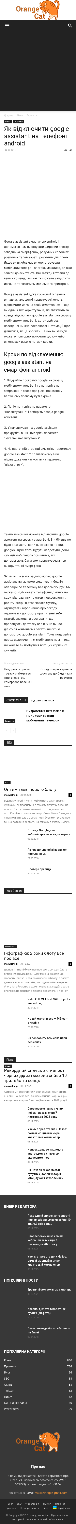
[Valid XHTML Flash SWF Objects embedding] (14, 1004)
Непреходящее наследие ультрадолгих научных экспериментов (45, 1153)
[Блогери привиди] (14, 874)
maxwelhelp (11, 794)
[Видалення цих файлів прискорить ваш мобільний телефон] (14, 716)
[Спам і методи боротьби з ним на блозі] (13, 1332)
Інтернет (60, 1503)
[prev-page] (6, 730)
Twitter (47, 1503)
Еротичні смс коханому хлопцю (50, 1289)
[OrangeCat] (38, 10)
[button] (6, 25)
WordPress (10, 946)
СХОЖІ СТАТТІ (16, 700)
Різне (20, 115)
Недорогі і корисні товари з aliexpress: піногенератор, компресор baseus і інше (17, 677)
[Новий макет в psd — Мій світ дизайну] (14, 1024)
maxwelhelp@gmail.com (50, 1493)
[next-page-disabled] (13, 730)
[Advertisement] (38, 71)
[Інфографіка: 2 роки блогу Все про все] (38, 923)
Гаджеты (32, 115)
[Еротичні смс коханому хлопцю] (14, 1294)
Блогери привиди (39, 869)
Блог (10, 1503)
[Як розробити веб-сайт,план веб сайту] (14, 1043)
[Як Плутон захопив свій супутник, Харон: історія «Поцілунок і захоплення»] (14, 1175)
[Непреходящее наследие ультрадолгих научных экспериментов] (14, 1155)
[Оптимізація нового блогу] (38, 767)
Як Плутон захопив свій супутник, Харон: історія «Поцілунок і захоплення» (45, 1174)
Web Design (32, 1503)
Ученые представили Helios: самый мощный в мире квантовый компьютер (47, 1133)
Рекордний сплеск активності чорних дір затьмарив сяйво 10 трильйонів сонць (35, 1075)
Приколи (10, 1508)
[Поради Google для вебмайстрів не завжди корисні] (14, 835)
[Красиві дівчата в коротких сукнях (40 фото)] (14, 1314)
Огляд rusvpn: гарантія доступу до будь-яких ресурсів (56, 673)
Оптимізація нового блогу (30, 789)
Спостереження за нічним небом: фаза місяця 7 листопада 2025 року (45, 1112)
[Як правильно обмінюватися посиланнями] (14, 855)
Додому (8, 115)
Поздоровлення (29, 1508)
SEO (7, 782)
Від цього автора (42, 700)
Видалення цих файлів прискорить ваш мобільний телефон (45, 715)
